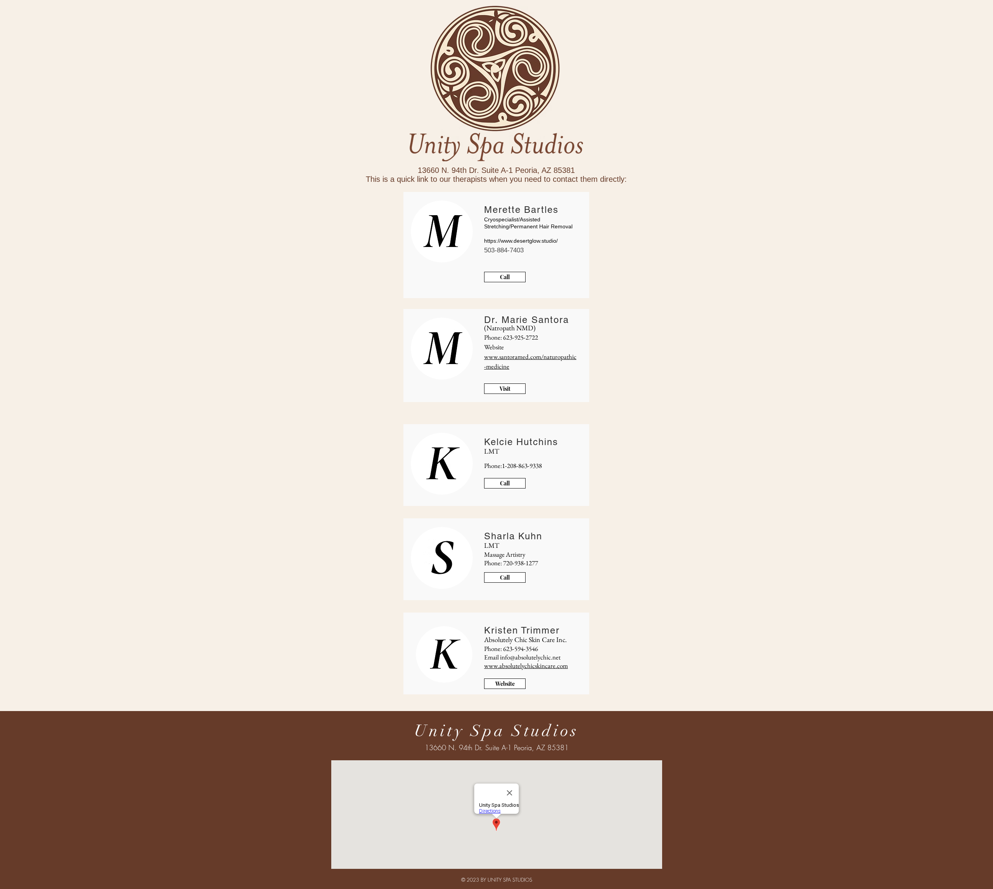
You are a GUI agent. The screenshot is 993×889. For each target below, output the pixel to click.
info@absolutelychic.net (530, 657)
